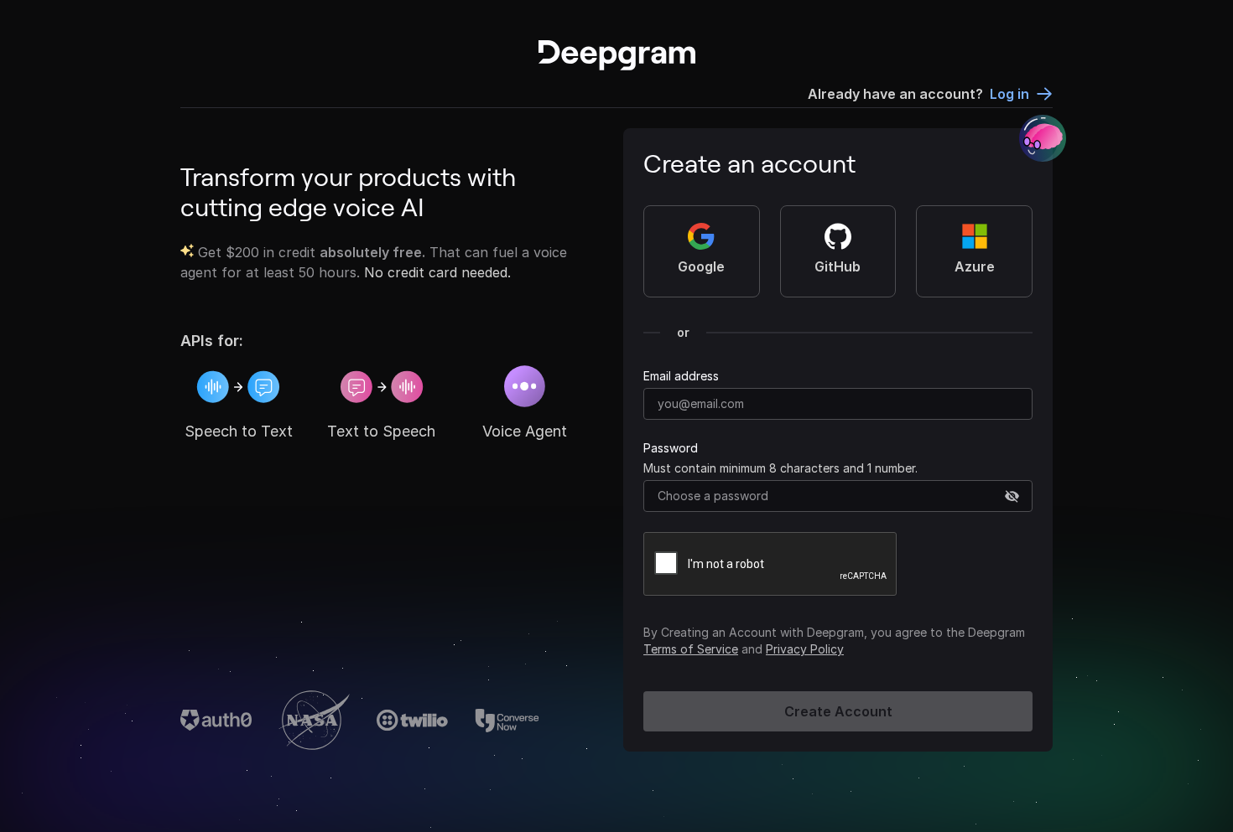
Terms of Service (690, 649)
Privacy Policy (805, 649)
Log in (1009, 93)
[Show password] (1012, 496)
